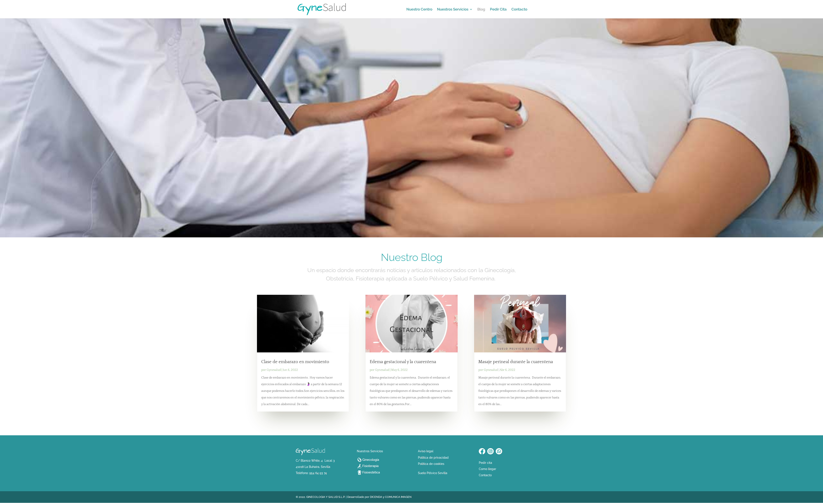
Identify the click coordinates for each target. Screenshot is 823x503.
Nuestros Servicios (452, 9)
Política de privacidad (433, 457)
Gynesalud (274, 370)
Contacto (519, 9)
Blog (481, 9)
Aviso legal (425, 451)
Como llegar (487, 469)
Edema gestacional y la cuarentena (403, 361)
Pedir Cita (498, 9)
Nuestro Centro (419, 9)
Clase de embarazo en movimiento (295, 361)
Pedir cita (485, 462)
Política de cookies (431, 464)
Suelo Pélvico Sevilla (432, 473)
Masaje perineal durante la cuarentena (515, 361)
